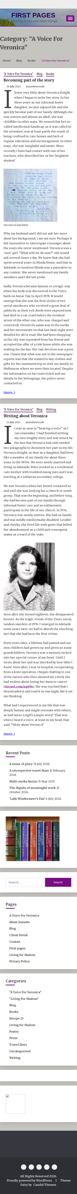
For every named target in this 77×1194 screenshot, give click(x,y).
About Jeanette (19, 922)
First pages (33, 15)
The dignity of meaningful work (32, 788)
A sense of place (21, 764)
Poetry (14, 1031)
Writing (51, 409)
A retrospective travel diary (29, 770)
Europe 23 (16, 1018)
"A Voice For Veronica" (18, 74)
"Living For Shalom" (23, 999)
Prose (13, 1038)
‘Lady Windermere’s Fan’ (27, 798)
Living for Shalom (22, 955)
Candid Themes (44, 1185)
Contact (14, 941)
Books (50, 74)
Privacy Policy (19, 961)
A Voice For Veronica (24, 915)
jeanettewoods (35, 86)
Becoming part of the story (29, 80)
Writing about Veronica (25, 416)
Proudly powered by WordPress (30, 1180)
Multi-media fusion (23, 781)
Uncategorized (19, 1051)
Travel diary (18, 1044)
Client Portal (18, 935)
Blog (40, 74)
